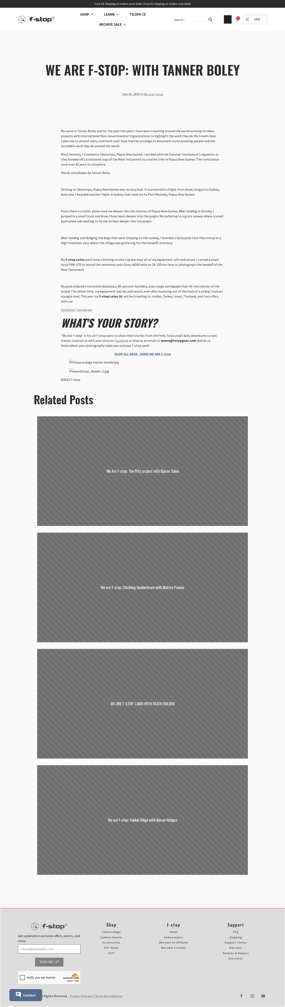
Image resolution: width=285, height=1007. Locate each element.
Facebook (67, 310)
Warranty (235, 947)
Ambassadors (173, 937)
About (173, 932)
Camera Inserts (111, 937)
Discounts (236, 958)
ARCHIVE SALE (110, 24)
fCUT (111, 953)
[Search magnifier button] (210, 19)
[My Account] (228, 19)
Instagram (84, 310)
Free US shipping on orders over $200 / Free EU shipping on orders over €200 (142, 4)
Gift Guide (111, 947)
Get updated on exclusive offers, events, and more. (49, 938)
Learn (109, 14)
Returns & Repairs (236, 953)
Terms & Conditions (108, 996)
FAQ (236, 932)
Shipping (236, 937)
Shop (84, 14)
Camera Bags (111, 932)
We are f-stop (153, 94)
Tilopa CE (138, 14)
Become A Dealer (173, 947)
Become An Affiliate (173, 942)
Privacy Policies (81, 996)
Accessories (111, 942)
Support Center (236, 942)
